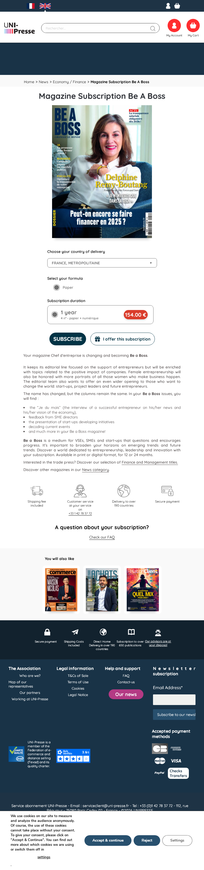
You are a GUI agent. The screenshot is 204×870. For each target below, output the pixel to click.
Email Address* (167, 687)
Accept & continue (108, 840)
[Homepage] (19, 28)
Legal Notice (78, 695)
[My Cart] (177, 6)
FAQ (126, 675)
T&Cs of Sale (78, 675)
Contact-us (126, 682)
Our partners (30, 692)
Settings (177, 840)
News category (95, 469)
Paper (68, 287)
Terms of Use (77, 682)
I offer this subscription (127, 339)
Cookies (78, 688)
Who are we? (29, 675)
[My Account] (168, 6)
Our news (126, 694)
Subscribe (67, 339)
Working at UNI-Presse (30, 699)
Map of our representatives (20, 684)
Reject (147, 840)
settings (43, 857)
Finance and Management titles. (150, 462)
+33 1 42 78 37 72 (80, 513)
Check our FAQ (102, 537)
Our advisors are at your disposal (158, 643)
